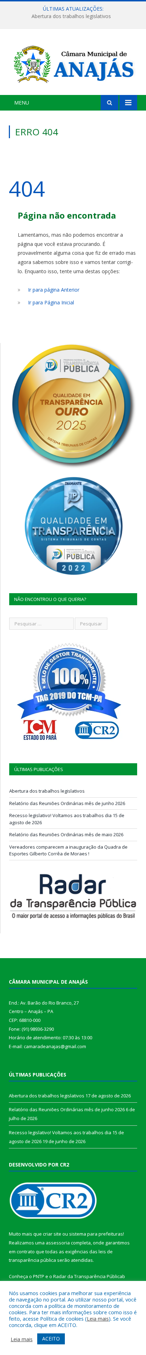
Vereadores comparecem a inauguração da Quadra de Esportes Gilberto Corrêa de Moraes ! (68, 850)
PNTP (38, 1276)
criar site (52, 1234)
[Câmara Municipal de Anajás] (73, 63)
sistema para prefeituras (96, 1234)
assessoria (58, 1242)
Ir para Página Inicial (51, 302)
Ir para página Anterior (53, 289)
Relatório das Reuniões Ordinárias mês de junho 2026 (71, 16)
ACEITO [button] (51, 1338)
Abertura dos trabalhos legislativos (47, 791)
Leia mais (98, 1318)
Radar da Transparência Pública (87, 1276)
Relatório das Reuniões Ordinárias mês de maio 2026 (66, 834)
